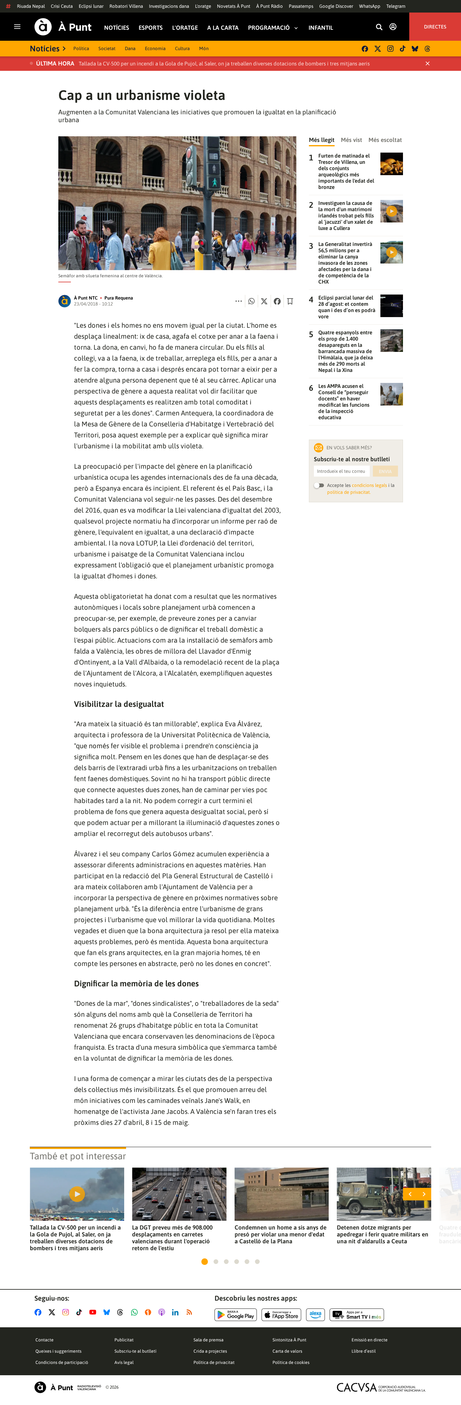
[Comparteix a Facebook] (277, 301)
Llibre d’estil (364, 1351)
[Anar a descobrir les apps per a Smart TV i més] (357, 1314)
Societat (106, 48)
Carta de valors (287, 1351)
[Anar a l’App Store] (281, 1314)
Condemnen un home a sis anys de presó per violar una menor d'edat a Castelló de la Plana (280, 1234)
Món (204, 48)
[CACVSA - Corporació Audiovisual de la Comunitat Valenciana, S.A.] (381, 1387)
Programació (269, 27)
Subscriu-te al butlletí (135, 1351)
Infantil (321, 27)
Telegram (395, 6)
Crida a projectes (210, 1351)
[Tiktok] (402, 48)
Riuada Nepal (31, 6)
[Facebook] (365, 48)
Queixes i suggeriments (58, 1351)
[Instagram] (390, 48)
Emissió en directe (370, 1339)
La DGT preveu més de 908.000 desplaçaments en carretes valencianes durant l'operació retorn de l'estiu (172, 1237)
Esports (151, 27)
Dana (130, 48)
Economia (155, 48)
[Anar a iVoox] (149, 1312)
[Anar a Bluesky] (108, 1312)
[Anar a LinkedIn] (176, 1312)
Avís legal (124, 1362)
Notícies (116, 27)
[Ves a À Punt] (63, 26)
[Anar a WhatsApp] (135, 1312)
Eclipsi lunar (91, 6)
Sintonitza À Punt (289, 1339)
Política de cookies (291, 1362)
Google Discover (336, 6)
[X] (377, 49)
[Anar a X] (53, 1312)
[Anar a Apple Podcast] (162, 1312)
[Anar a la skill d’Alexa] (315, 1314)
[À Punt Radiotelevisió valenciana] (67, 1387)
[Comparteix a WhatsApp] (251, 301)
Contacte (44, 1339)
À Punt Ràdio (269, 6)
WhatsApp (369, 6)
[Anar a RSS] (191, 1312)
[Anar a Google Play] (236, 1314)
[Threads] (428, 49)
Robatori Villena (126, 6)
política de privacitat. (349, 492)
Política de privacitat (214, 1362)
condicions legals (369, 485)
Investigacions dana (169, 6)
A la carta (223, 27)
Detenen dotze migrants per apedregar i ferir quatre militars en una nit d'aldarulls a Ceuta (382, 1234)
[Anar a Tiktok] (80, 1312)
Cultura (182, 48)
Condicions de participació (61, 1362)
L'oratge (203, 6)
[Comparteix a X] (264, 301)
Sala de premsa (208, 1339)
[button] (204, 1261)
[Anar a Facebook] (39, 1312)
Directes (435, 26)
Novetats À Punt (233, 6)
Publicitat (124, 1339)
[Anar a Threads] (121, 1312)
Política (81, 48)
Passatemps (301, 6)
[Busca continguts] (379, 27)
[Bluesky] (415, 49)
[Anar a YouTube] (94, 1312)
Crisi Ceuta (62, 6)
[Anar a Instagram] (67, 1312)
